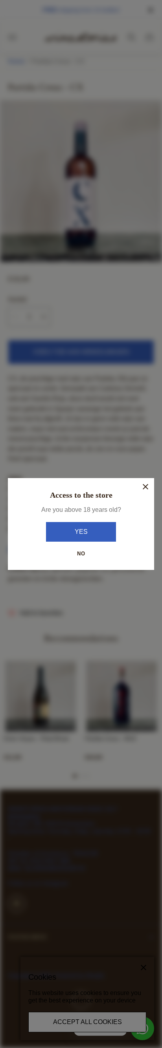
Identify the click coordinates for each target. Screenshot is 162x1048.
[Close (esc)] (145, 486)
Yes (81, 531)
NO (81, 554)
